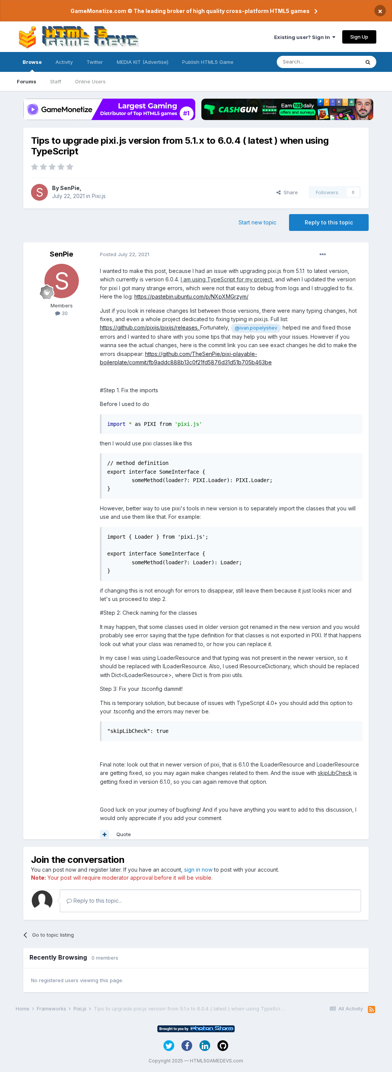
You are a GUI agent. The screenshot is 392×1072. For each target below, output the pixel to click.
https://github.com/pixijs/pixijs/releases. (150, 327)
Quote (123, 834)
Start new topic (257, 222)
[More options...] (322, 254)
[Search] (367, 62)
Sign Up (359, 37)
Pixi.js (99, 196)
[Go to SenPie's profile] (39, 192)
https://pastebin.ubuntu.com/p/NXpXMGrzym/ (191, 296)
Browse (32, 62)
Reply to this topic (329, 222)
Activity (64, 62)
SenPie (70, 188)
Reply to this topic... (97, 900)
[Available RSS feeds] (371, 1009)
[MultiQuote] (104, 834)
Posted (124, 254)
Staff (55, 81)
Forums (26, 81)
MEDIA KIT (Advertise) (142, 62)
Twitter (95, 62)
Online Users (90, 81)
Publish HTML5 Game (208, 62)
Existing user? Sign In (303, 37)
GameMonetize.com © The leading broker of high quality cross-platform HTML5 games (190, 11)
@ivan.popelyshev (256, 328)
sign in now (198, 869)
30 (64, 313)
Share (289, 192)
